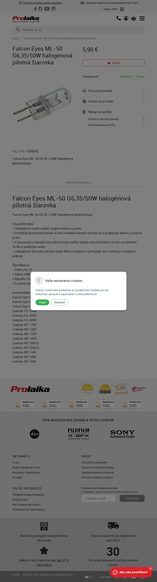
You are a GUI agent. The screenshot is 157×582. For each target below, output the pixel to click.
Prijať (42, 302)
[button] (150, 568)
